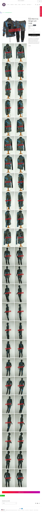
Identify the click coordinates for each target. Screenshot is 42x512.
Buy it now (34, 34)
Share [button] (30, 45)
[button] (8, 4)
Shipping (29, 26)
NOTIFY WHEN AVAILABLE (34, 36)
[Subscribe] (16, 503)
